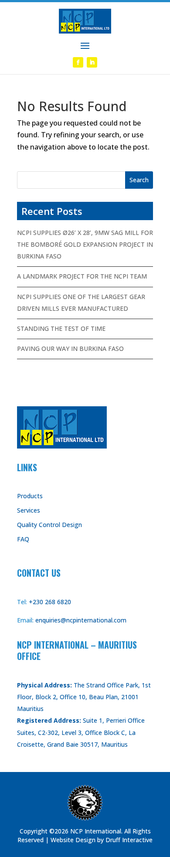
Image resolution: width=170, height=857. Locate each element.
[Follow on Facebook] (78, 62)
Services (28, 510)
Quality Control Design (49, 524)
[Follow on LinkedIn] (92, 62)
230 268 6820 (52, 602)
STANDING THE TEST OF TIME (61, 328)
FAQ (23, 539)
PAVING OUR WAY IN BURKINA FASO (70, 348)
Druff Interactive (129, 840)
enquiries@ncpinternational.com (80, 620)
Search (139, 180)
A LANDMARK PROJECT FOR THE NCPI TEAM (82, 276)
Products (30, 496)
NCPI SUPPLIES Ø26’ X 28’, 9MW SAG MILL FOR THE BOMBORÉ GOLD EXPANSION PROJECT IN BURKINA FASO (85, 244)
